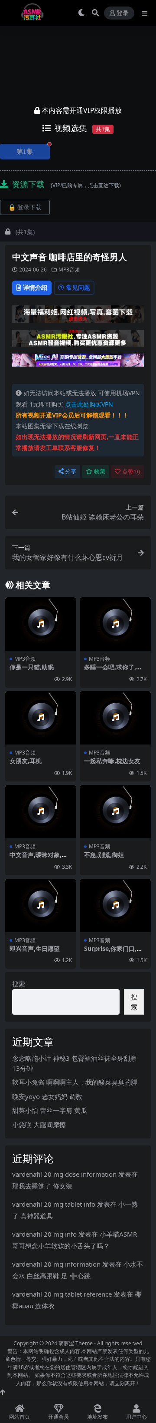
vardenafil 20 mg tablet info (53, 1204)
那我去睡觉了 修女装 (42, 1185)
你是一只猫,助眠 (32, 667)
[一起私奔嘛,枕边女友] (115, 718)
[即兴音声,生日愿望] (40, 905)
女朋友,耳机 (26, 761)
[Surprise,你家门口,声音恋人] (115, 905)
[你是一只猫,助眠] (40, 624)
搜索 (18, 984)
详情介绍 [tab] (35, 287)
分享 (70, 471)
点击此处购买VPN (89, 404)
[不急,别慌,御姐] (115, 811)
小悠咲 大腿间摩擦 (39, 1124)
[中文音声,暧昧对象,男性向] (40, 811)
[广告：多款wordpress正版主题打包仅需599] (78, 316)
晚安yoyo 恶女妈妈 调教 (47, 1096)
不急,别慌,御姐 (104, 854)
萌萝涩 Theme (75, 1343)
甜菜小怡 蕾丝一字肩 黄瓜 (49, 1110)
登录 (123, 13)
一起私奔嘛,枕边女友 (112, 761)
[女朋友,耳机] (40, 718)
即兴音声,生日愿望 (35, 948)
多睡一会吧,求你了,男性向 (113, 670)
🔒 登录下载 (25, 207)
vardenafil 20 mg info (44, 1234)
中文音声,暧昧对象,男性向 (39, 858)
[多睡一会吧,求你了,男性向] (115, 624)
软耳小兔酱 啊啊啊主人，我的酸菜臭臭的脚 (74, 1082)
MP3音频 (69, 269)
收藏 (99, 471)
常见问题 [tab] (78, 287)
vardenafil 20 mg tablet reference (62, 1294)
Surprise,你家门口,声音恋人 (113, 952)
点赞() (131, 471)
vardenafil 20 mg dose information (64, 1174)
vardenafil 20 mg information (56, 1264)
